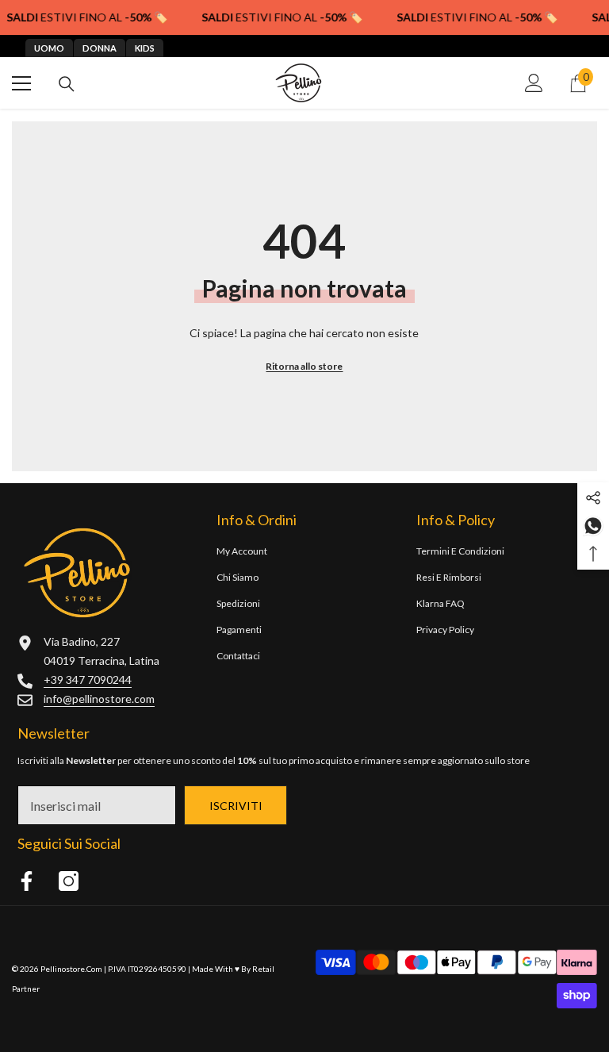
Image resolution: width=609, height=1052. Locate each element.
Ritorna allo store (304, 366)
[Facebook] (26, 881)
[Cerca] (66, 84)
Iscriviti (235, 805)
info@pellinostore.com (99, 698)
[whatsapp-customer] (593, 525)
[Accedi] (534, 83)
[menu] (21, 83)
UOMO (49, 48)
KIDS (145, 48)
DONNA (99, 48)
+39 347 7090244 (88, 679)
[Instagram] (68, 881)
